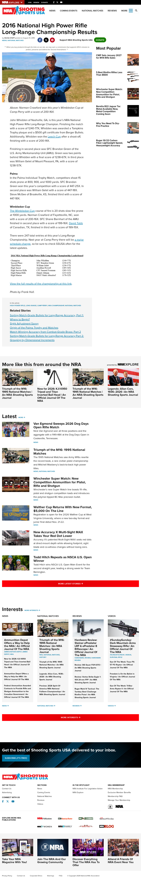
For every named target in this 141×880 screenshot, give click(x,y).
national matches (73, 305)
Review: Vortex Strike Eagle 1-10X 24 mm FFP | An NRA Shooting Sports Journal (88, 679)
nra (41, 655)
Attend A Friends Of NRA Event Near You (121, 860)
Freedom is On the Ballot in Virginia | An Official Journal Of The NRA (122, 676)
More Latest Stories (81, 583)
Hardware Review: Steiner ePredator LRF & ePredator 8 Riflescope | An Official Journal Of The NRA (86, 647)
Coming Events (68, 10)
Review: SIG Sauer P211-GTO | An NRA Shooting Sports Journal (88, 667)
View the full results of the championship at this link (41, 284)
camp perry (42, 305)
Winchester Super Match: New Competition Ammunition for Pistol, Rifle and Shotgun (59, 482)
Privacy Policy (7, 876)
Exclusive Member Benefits (119, 792)
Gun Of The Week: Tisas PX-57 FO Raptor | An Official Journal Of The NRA (122, 664)
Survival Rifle (116, 657)
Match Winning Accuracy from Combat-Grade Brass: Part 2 (45, 332)
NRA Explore (78, 792)
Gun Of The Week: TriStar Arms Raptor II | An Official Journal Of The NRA (122, 688)
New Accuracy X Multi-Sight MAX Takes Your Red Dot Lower (58, 534)
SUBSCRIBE (16, 758)
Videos (112, 616)
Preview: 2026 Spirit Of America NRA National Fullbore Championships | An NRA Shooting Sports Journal (52, 690)
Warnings (50, 876)
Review (88, 658)
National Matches (92, 10)
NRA (12, 654)
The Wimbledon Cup (22, 211)
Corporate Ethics (36, 876)
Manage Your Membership (119, 800)
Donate (44, 2)
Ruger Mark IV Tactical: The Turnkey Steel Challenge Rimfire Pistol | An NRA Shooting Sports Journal (87, 693)
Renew (36, 2)
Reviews (112, 10)
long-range (31, 305)
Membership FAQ (115, 796)
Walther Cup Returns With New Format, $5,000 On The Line (62, 509)
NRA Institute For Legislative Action (88, 788)
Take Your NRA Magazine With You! (14, 860)
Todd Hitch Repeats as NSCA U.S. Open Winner (62, 559)
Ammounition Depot (13, 652)
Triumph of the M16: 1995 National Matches (59, 451)
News (52, 10)
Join (30, 2)
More (20, 417)
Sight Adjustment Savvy (24, 323)
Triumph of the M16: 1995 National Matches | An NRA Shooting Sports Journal (17, 393)
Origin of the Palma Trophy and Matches (34, 328)
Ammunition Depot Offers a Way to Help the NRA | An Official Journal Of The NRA (17, 644)
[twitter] (46, 38)
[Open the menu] (130, 10)
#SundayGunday (117, 655)
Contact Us (6, 788)
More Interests (31, 610)
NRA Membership (115, 788)
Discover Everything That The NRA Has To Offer (86, 862)
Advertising (7, 792)
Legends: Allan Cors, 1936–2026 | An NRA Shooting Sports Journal (123, 392)
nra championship (56, 305)
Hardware (79, 658)
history (42, 657)
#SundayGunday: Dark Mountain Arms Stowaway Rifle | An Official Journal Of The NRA (123, 646)
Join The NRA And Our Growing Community (51, 860)
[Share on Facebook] (40, 38)
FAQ (60, 876)
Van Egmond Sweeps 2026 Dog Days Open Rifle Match (61, 425)
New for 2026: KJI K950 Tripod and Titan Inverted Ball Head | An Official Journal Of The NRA (52, 395)
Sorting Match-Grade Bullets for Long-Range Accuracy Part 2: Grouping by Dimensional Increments (47, 338)
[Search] (136, 10)
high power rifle (17, 305)
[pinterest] (52, 38)
